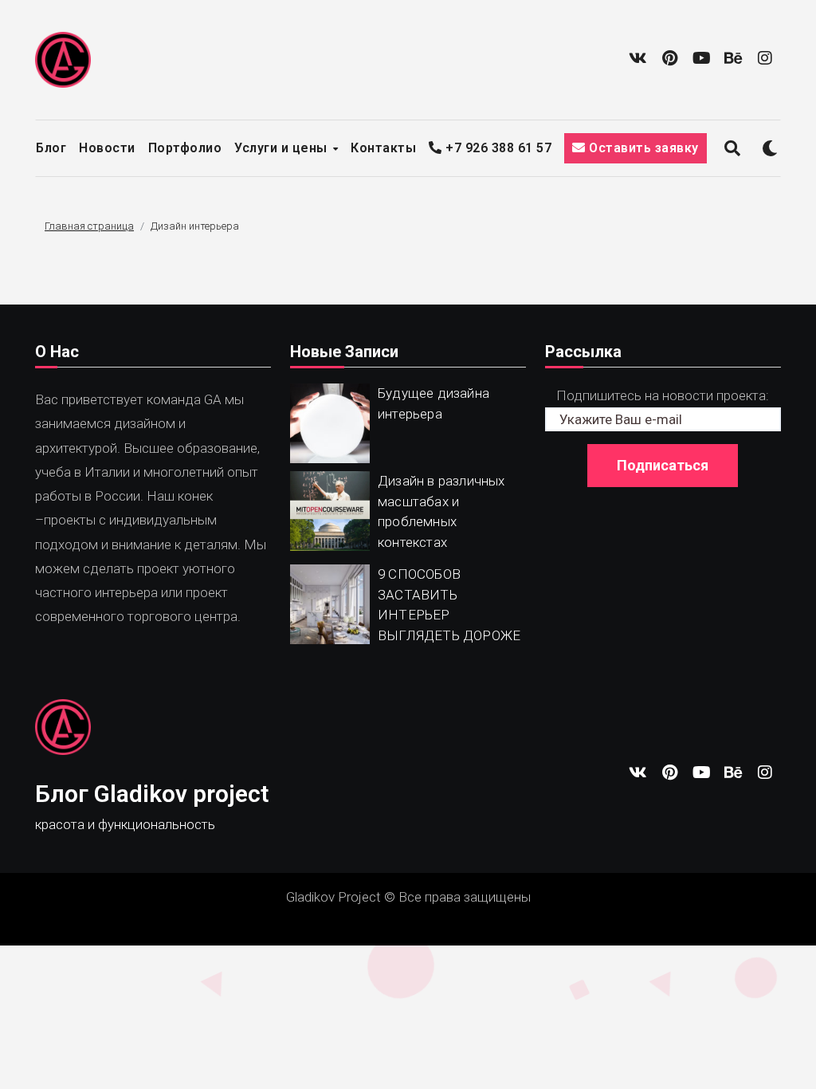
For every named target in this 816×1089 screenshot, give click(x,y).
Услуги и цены (282, 147)
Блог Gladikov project (152, 794)
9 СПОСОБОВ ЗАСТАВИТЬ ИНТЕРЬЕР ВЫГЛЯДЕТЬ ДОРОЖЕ (449, 604)
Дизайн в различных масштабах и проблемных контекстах (441, 511)
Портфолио (185, 147)
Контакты (383, 147)
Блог (51, 147)
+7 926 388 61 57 (496, 147)
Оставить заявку (642, 147)
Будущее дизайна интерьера (433, 403)
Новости (107, 147)
